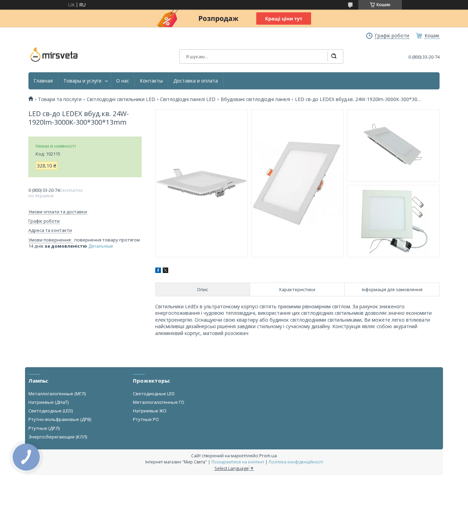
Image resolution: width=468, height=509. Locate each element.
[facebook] (158, 271)
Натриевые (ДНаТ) (48, 402)
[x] (165, 271)
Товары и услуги (82, 81)
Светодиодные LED (154, 393)
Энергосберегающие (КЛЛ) (57, 437)
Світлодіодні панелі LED (187, 99)
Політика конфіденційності (296, 462)
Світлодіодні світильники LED (121, 99)
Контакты (151, 81)
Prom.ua (268, 455)
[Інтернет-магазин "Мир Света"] (54, 55)
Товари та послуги (60, 99)
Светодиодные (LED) (50, 411)
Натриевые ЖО (150, 411)
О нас (122, 81)
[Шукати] (334, 56)
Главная (43, 81)
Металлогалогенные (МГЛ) (57, 393)
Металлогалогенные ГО (158, 402)
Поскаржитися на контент (237, 462)
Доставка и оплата (195, 81)
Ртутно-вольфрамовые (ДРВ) (59, 419)
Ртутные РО (146, 419)
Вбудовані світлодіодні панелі (255, 99)
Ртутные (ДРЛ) (44, 428)
